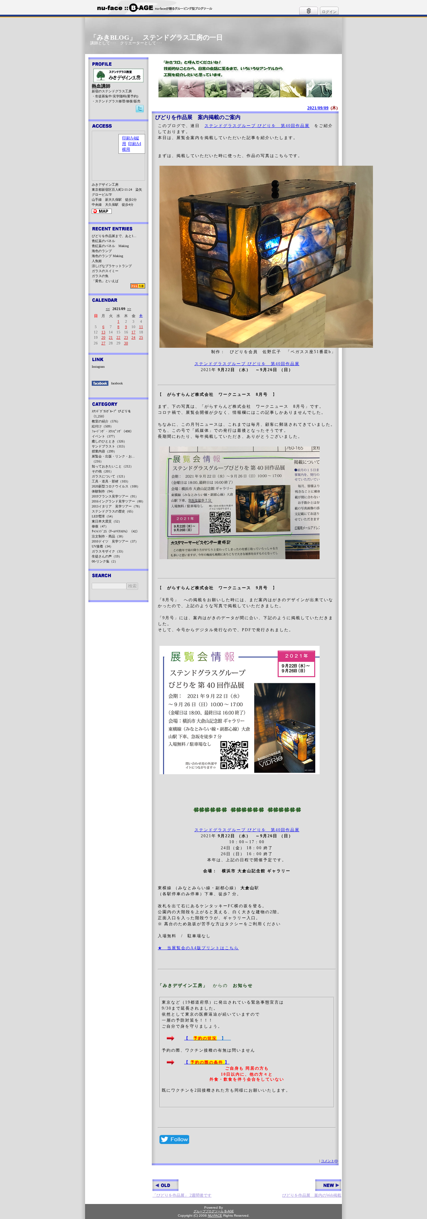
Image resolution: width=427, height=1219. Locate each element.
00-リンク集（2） (105, 561)
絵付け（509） (102, 426)
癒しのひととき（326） (109, 441)
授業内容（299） (104, 451)
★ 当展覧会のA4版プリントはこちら (198, 948)
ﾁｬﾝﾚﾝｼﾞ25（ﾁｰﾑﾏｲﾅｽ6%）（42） (115, 531)
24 (133, 337)
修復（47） (100, 526)
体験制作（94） (103, 491)
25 (141, 337)
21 (111, 337)
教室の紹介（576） (106, 421)
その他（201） (102, 471)
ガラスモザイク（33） (108, 551)
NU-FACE (215, 1215)
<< (108, 309)
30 (126, 343)
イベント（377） (104, 436)
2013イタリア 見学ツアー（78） (117, 506)
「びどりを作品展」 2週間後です (181, 1195)
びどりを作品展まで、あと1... (114, 236)
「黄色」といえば (105, 281)
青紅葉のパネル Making (110, 246)
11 (141, 327)
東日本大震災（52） (107, 521)
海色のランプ (102, 251)
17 (133, 332)
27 (103, 343)
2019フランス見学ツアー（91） (115, 496)
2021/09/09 (318, 107)
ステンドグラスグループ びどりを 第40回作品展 (257, 125)
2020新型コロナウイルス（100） (116, 486)
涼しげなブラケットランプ (112, 266)
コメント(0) (329, 1161)
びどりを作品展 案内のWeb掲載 (311, 1195)
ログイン (329, 12)
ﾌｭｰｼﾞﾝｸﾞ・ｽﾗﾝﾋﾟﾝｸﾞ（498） (112, 431)
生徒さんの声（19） (107, 556)
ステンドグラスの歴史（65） (113, 511)
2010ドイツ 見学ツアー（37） (115, 541)
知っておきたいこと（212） (112, 466)
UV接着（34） (102, 546)
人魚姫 (97, 261)
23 (126, 337)
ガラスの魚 (100, 276)
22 (118, 337)
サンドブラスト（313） (109, 446)
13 (103, 332)
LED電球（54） (103, 516)
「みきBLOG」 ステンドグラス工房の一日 (156, 37)
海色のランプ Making (107, 256)
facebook (117, 383)
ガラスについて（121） (109, 476)
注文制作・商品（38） (108, 536)
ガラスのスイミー (105, 271)
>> (129, 309)
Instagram (98, 366)
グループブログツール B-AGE (213, 1211)
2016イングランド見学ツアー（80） (118, 501)
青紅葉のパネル (103, 241)
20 (103, 337)
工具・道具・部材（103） (111, 481)
